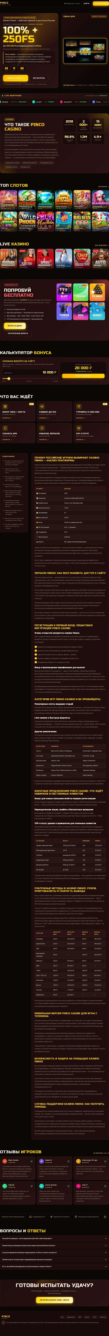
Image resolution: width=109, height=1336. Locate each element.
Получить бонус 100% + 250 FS (54, 1300)
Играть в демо (15, 326)
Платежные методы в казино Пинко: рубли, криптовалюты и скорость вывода (14, 503)
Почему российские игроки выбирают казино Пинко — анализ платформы (14, 463)
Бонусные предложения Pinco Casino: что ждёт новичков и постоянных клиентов (13, 493)
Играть (33, 1328)
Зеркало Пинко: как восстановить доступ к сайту (13, 471)
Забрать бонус (14, 78)
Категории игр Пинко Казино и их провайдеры (13, 485)
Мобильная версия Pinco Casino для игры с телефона (13, 512)
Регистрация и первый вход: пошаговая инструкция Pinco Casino (14, 478)
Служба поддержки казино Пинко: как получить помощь (14, 526)
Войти (87, 3)
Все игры (103, 187)
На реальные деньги (18, 333)
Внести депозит (83, 376)
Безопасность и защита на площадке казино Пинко (14, 519)
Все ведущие (101, 245)
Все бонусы (39, 78)
